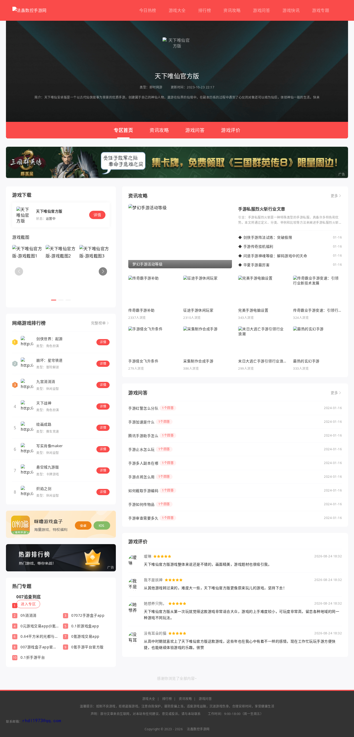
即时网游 (156, 87)
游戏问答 (261, 10)
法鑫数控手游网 (198, 729)
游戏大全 (177, 10)
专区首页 (123, 130)
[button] (103, 271)
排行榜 (204, 10)
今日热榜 (147, 10)
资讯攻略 (231, 10)
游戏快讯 (291, 10)
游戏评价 (230, 130)
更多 (334, 196)
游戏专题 (320, 10)
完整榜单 (98, 323)
